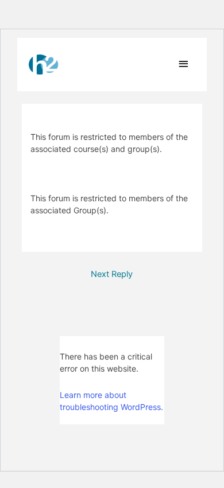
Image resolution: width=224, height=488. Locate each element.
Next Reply (112, 274)
